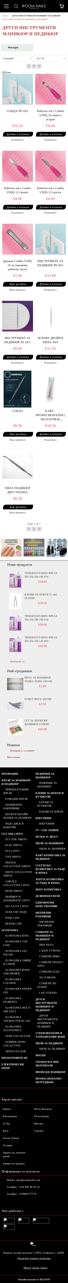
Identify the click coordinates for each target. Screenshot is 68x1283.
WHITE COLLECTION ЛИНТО (17, 874)
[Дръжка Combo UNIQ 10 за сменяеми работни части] (17, 239)
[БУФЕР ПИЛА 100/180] (15, 705)
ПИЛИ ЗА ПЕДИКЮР (49, 1043)
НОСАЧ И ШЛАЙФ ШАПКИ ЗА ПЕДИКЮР (17, 816)
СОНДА (17, 410)
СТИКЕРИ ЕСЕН (49, 971)
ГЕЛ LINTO (12, 851)
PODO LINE (12, 918)
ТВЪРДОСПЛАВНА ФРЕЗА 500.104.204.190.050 (40, 575)
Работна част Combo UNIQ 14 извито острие (50, 115)
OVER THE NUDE (16, 912)
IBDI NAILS (46, 944)
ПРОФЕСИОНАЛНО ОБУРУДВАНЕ (49, 1080)
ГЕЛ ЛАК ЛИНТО (16, 839)
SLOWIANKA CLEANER (12, 981)
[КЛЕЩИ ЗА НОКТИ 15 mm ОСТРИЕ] (15, 601)
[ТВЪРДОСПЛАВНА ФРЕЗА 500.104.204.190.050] (15, 579)
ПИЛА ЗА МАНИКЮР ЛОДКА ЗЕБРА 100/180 (38, 679)
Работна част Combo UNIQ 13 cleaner (17, 190)
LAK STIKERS (48, 992)
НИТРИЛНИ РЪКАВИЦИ (43, 914)
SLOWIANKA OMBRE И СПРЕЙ (17, 962)
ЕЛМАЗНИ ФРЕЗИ (16, 799)
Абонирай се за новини (22, 750)
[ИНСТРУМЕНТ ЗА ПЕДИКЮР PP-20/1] (50, 239)
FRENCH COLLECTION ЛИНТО (17, 864)
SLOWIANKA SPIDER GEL (17, 990)
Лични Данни (11, 1138)
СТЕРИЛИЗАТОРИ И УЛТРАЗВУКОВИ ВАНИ (50, 1035)
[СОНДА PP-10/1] (17, 89)
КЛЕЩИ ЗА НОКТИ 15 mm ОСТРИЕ (40, 596)
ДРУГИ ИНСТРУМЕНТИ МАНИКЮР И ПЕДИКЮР (46, 1005)
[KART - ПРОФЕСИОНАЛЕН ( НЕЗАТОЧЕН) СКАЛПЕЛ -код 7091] (50, 389)
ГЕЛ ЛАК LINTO (12, 834)
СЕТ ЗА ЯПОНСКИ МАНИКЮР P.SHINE (36, 722)
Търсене (39, 1131)
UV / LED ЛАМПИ (47, 830)
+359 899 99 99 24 (29, 1187)
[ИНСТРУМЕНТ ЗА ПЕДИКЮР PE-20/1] (17, 316)
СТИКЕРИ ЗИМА (49, 956)
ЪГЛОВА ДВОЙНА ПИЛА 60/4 (50, 340)
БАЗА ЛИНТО (13, 845)
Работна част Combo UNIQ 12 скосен (50, 190)
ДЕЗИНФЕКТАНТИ (48, 896)
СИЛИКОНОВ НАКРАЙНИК (12, 806)
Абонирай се (17, 661)
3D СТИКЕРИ (47, 977)
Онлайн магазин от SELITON (34, 1279)
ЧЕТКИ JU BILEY (47, 836)
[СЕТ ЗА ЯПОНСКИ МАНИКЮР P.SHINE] (15, 727)
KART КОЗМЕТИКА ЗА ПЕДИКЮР (50, 857)
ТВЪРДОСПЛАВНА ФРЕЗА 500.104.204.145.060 (40, 639)
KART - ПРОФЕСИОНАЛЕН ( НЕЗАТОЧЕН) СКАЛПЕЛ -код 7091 (50, 415)
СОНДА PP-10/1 (17, 111)
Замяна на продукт (14, 1163)
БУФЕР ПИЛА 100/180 (37, 699)
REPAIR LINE (13, 923)
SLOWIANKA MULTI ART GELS (17, 1009)
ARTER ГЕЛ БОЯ (15, 1051)
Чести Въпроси (43, 1109)
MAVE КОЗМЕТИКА (48, 889)
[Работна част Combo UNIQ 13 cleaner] (17, 166)
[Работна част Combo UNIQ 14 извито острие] (50, 89)
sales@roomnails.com (28, 1180)
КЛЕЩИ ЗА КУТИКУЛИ (45, 804)
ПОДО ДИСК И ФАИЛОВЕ (13, 825)
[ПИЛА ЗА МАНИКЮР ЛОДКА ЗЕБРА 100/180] (15, 684)
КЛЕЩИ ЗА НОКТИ (51, 811)
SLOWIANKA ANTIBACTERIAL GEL (17, 1019)
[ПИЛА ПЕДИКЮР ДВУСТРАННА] (17, 466)
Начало (7, 1109)
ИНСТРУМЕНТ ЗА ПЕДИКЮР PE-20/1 (17, 340)
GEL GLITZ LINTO (16, 906)
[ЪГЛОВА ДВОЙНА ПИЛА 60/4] (50, 316)
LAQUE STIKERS (49, 950)
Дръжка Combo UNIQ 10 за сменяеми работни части (17, 265)
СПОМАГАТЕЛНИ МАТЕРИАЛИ (47, 1064)
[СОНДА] (17, 389)
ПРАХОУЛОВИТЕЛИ (14, 1058)
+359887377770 (27, 1194)
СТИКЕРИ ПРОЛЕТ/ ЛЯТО (50, 964)
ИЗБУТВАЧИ (43, 818)
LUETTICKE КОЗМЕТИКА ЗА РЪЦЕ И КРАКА (50, 869)
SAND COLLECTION (17, 1036)
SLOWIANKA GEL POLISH (15, 953)
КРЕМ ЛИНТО (14, 891)
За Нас (6, 1123)
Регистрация (41, 1116)
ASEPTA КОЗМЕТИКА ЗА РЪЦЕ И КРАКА (50, 881)
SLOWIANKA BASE (17, 935)
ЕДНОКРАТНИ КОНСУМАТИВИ (46, 904)
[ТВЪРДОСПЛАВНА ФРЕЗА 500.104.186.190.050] (15, 622)
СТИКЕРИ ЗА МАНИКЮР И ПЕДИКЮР (45, 936)
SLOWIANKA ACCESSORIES (12, 1028)
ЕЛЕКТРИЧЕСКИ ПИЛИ (12, 1066)
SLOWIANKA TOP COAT (15, 943)
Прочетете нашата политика (34, 1258)
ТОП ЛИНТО (13, 856)
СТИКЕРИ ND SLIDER (46, 985)
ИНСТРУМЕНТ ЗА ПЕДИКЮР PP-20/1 (50, 263)
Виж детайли (18, 284)
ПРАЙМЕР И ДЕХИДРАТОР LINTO (16, 898)
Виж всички (13, 757)
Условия (7, 1145)
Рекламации (10, 1116)
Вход (5, 1131)
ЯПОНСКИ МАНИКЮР (51, 1072)
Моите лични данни (36, 1267)
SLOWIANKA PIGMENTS (12, 1000)
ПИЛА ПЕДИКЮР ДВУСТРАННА (17, 490)
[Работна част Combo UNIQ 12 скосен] (50, 166)
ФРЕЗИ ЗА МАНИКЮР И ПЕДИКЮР (16, 782)
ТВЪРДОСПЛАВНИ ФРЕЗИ (16, 791)
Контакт (39, 1123)
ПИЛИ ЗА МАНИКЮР (50, 843)
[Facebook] (6, 1201)
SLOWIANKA (9, 930)
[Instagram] (14, 1201)
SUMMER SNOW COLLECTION (14, 1044)
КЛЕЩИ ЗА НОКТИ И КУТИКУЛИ (50, 795)
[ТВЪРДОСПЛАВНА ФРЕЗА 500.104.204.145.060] (15, 644)
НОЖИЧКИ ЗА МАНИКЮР (45, 776)
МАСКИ (41, 1055)
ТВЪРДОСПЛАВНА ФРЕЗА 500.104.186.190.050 (40, 618)
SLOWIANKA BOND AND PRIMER (16, 972)
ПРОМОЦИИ (9, 774)
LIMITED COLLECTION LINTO (16, 883)
